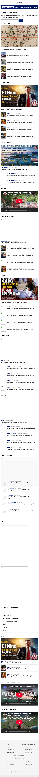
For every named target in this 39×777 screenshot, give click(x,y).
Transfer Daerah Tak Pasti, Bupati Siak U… (20, 315)
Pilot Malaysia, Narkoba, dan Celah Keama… (20, 115)
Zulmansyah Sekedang (10, 621)
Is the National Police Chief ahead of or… (20, 77)
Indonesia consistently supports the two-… (20, 69)
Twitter (29, 762)
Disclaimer (28, 749)
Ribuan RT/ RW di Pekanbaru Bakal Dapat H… (21, 256)
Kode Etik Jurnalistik (28, 744)
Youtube (30, 764)
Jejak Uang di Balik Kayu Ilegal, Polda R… (19, 435)
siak (4, 631)
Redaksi (28, 747)
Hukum (3, 395)
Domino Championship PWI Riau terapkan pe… (21, 497)
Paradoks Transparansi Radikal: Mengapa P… (20, 129)
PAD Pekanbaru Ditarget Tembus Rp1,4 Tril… (21, 248)
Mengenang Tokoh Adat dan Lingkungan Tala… (21, 375)
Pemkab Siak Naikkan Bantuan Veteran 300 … (21, 308)
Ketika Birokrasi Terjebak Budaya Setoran (20, 136)
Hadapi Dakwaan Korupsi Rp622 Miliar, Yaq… (14, 422)
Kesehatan (19, 61)
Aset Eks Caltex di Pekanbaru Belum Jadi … (14, 243)
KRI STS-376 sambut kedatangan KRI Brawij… (21, 368)
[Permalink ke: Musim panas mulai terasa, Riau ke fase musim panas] (19, 349)
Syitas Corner (4, 167)
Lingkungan (14, 433)
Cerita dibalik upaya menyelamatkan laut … (20, 182)
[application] (19, 201)
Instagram (11, 764)
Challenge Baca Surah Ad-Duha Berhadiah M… (21, 449)
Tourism (10, 509)
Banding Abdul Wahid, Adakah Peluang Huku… (21, 122)
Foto (2, 360)
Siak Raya (3, 301)
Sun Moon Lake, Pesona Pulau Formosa (20, 483)
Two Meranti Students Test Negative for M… (21, 62)
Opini (2, 108)
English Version (5, 48)
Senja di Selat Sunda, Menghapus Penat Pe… (21, 175)
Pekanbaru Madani (5, 241)
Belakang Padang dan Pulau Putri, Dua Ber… (14, 169)
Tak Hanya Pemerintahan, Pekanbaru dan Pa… (21, 263)
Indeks (10, 744)
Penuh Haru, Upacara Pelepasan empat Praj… (21, 382)
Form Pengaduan (19, 755)
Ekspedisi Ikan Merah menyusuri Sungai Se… (22, 504)
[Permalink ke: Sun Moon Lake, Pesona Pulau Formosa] (19, 468)
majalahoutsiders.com (10, 618)
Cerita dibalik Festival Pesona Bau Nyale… (21, 511)
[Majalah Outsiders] (19, 2)
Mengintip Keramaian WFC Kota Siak (19, 490)
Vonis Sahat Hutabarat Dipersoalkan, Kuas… (21, 428)
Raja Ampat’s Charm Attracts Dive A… (18, 55)
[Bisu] (33, 210)
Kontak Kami (28, 752)
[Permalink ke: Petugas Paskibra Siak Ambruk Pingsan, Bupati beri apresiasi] (19, 289)
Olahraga (10, 495)
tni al (5, 627)
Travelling (11, 481)
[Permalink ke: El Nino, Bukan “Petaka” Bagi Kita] (19, 96)
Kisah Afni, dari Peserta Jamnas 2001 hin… (20, 322)
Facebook (11, 762)
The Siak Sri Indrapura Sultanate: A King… (14, 49)
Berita (8, 68)
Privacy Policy (10, 749)
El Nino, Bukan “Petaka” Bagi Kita (11, 109)
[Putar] (3, 210)
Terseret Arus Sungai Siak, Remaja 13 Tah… (20, 329)
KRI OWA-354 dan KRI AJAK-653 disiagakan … (20, 389)
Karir (10, 747)
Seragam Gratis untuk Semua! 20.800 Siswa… (21, 270)
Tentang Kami (10, 752)
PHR (4, 624)
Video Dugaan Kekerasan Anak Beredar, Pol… (21, 442)
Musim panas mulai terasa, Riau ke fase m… (14, 362)
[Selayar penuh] (36, 210)
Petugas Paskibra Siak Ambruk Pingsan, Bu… (14, 302)
